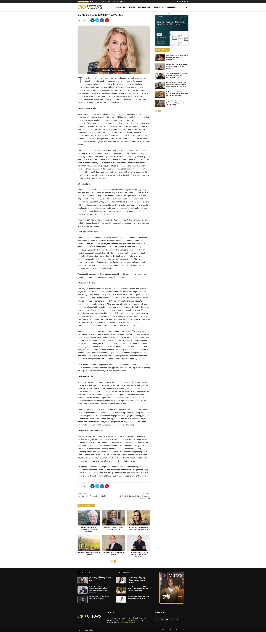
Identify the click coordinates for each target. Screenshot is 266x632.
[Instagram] (185, 1)
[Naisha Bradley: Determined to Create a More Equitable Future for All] (121, 599)
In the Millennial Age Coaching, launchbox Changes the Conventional (138, 554)
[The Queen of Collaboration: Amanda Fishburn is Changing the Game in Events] (83, 580)
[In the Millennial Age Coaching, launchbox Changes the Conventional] (138, 543)
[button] (185, 7)
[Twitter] (180, 1)
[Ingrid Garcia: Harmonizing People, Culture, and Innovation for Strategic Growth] (160, 57)
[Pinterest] (187, 1)
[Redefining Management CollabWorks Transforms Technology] (89, 518)
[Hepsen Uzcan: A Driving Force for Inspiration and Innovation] (83, 599)
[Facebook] (182, 1)
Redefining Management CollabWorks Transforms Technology (89, 529)
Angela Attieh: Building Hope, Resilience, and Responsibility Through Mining (175, 102)
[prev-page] (111, 561)
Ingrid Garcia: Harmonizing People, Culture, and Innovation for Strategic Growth (177, 57)
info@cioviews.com (128, 623)
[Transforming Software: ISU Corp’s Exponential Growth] (113, 518)
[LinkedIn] (178, 1)
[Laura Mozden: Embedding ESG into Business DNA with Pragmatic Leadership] (160, 66)
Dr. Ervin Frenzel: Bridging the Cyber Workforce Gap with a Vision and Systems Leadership (177, 93)
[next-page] (115, 561)
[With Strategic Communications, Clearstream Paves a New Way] (138, 518)
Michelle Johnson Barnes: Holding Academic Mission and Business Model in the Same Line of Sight (176, 84)
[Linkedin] (92, 20)
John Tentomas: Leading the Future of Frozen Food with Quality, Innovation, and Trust (177, 75)
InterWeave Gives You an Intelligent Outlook (92, 496)
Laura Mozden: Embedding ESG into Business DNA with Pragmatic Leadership (177, 66)
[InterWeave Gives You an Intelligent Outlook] (113, 543)
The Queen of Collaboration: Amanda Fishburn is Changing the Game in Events (100, 578)
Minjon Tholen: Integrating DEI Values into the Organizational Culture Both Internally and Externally (138, 588)
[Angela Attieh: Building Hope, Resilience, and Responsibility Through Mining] (160, 103)
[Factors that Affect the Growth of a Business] (89, 543)
